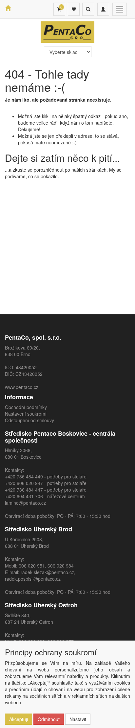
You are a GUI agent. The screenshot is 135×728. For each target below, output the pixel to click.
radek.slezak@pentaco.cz (47, 572)
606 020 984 (61, 565)
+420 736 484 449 (24, 476)
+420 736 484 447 (24, 489)
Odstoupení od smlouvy (29, 420)
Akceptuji (18, 719)
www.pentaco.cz (21, 387)
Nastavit (77, 719)
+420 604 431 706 (24, 496)
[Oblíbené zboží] (74, 9)
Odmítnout (49, 719)
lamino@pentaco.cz (25, 502)
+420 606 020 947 (24, 483)
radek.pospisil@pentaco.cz (33, 578)
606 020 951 (32, 565)
